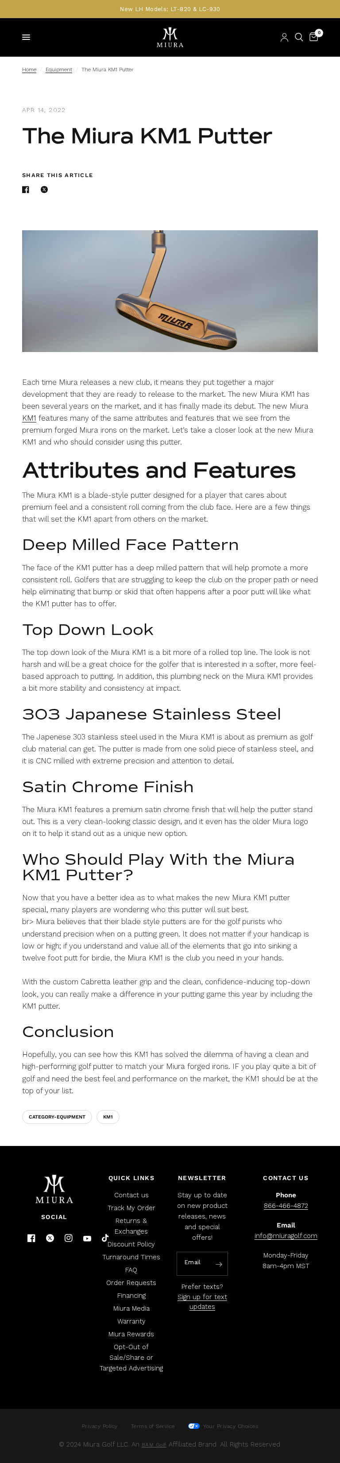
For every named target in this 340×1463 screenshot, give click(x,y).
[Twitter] (50, 1238)
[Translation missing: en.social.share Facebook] (27, 189)
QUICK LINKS (131, 1178)
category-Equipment (57, 1117)
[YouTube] (87, 1239)
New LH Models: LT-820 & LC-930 (170, 9)
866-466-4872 (286, 1206)
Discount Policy (131, 1244)
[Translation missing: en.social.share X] (46, 189)
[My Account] (284, 37)
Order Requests (131, 1283)
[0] (312, 37)
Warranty (131, 1321)
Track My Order (131, 1208)
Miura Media (131, 1308)
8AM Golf (154, 1445)
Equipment (59, 69)
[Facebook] (31, 1238)
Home (29, 69)
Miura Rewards (131, 1334)
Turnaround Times (131, 1257)
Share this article (57, 175)
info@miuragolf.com (286, 1236)
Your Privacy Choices (230, 1426)
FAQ (131, 1270)
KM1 (29, 418)
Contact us (131, 1195)
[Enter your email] (219, 1264)
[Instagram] (69, 1238)
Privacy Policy (100, 1426)
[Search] (299, 37)
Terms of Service (153, 1426)
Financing (131, 1296)
